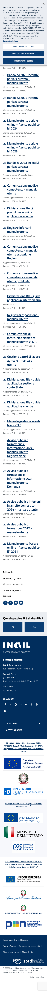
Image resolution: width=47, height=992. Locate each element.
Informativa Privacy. (10, 41)
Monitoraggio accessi (11, 952)
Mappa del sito (27, 952)
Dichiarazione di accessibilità (29, 946)
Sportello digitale (9, 690)
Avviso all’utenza (9, 946)
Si (13, 627)
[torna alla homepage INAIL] (17, 647)
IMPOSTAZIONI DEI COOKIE (23, 46)
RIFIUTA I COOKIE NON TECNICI (23, 53)
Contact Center (9, 674)
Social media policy (37, 977)
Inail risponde (8, 686)
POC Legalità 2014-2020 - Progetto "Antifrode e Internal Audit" (23, 805)
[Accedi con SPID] (34, 961)
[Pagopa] (17, 961)
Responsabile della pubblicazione (15, 940)
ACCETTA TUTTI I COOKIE (23, 61)
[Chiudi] (44, 4)
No (34, 627)
